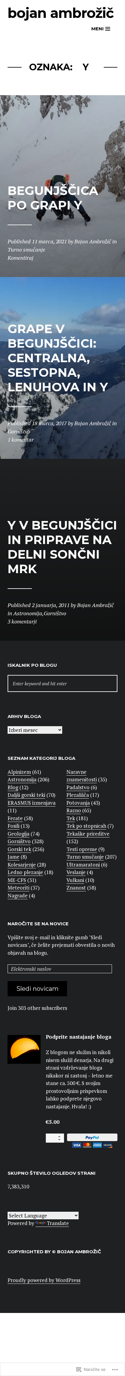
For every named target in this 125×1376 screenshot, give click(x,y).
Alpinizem (19, 771)
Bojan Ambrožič (61, 13)
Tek (70, 818)
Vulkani (75, 880)
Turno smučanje (85, 856)
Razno (73, 810)
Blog (13, 787)
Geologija (18, 833)
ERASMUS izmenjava (32, 802)
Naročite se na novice (38, 924)
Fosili (13, 825)
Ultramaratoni (83, 864)
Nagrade (18, 895)
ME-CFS (17, 880)
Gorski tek (19, 849)
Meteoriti (18, 887)
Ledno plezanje (25, 872)
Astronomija (22, 779)
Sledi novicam (37, 988)
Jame (13, 856)
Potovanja (78, 802)
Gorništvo (19, 841)
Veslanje (76, 872)
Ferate (15, 818)
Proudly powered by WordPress (44, 1280)
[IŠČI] (62, 683)
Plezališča (77, 794)
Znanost (76, 887)
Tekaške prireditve (88, 833)
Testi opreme (81, 849)
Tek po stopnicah (86, 825)
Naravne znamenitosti (81, 775)
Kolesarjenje (22, 864)
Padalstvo (78, 787)
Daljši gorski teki (26, 794)
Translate (58, 1223)
